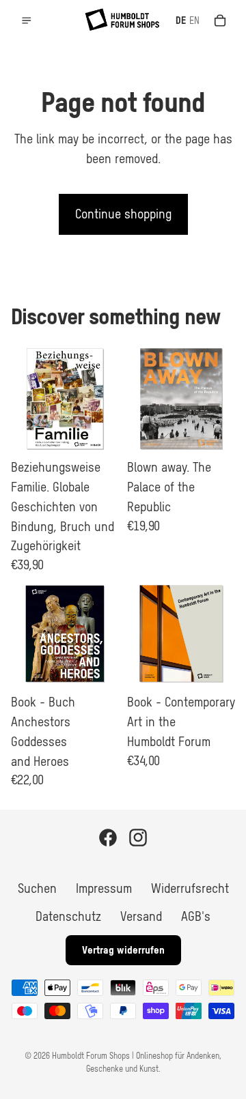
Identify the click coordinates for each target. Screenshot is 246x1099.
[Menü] (26, 20)
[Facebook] (108, 837)
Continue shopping (123, 214)
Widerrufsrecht (190, 888)
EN (194, 20)
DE (181, 20)
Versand (141, 916)
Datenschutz (68, 916)
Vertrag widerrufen (123, 950)
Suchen (37, 888)
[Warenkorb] (220, 20)
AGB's (195, 916)
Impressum (104, 888)
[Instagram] (138, 837)
